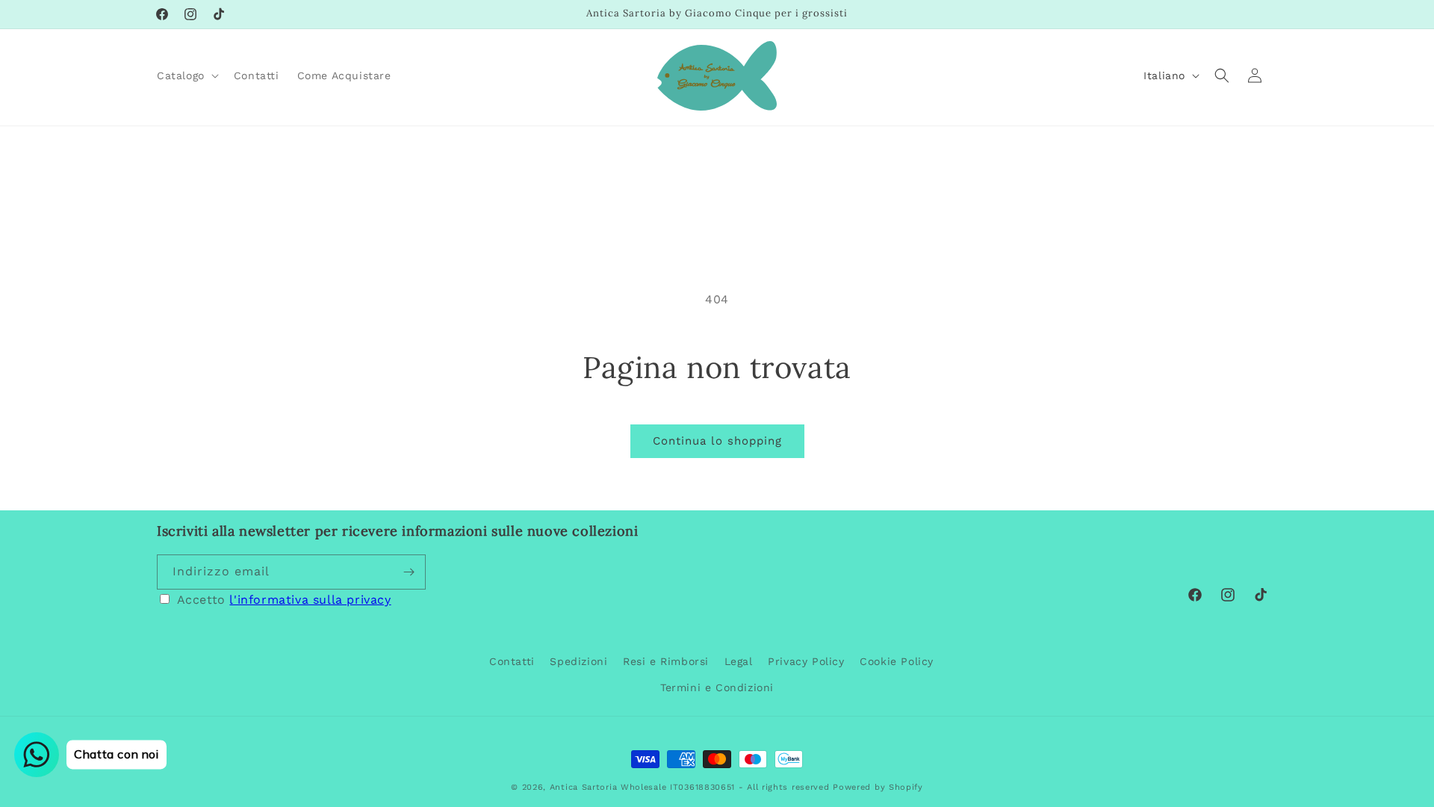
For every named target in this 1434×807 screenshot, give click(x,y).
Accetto (284, 600)
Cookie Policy (897, 661)
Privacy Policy (806, 661)
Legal (738, 661)
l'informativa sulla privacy (310, 600)
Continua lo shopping (717, 441)
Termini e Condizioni (717, 687)
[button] (186, 75)
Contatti (512, 661)
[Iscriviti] (408, 572)
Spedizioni (578, 661)
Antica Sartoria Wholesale (608, 787)
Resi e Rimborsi (666, 661)
